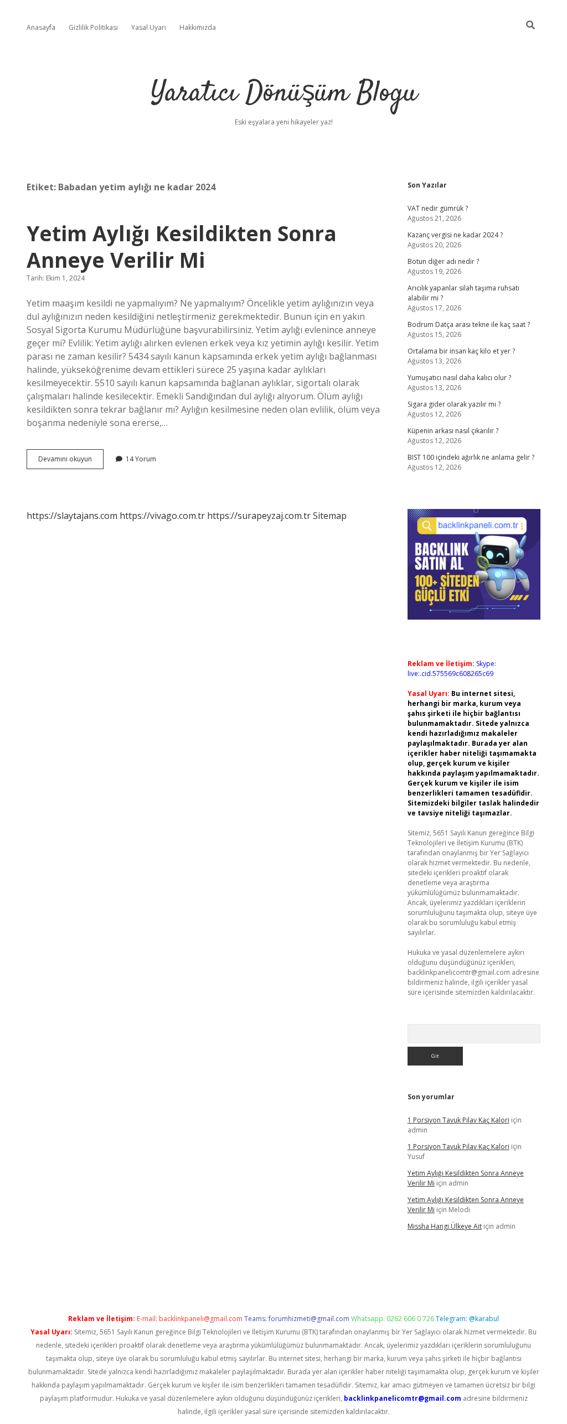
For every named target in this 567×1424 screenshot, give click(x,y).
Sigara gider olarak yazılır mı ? (454, 404)
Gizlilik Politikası (93, 27)
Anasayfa (41, 27)
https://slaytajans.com (72, 516)
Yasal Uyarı (148, 27)
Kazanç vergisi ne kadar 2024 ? (455, 235)
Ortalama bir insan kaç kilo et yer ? (461, 351)
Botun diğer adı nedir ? (443, 261)
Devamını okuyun (71, 461)
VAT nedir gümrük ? (438, 208)
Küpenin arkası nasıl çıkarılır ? (453, 430)
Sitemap (330, 516)
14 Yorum (141, 459)
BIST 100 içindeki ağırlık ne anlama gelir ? (471, 457)
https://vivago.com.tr (162, 516)
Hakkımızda (197, 27)
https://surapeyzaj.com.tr (259, 516)
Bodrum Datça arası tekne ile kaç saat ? (469, 324)
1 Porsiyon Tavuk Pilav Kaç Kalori (458, 1120)
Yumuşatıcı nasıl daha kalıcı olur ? (459, 377)
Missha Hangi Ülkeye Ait (445, 1226)
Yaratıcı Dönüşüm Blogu (284, 94)
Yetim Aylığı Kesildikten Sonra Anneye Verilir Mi (182, 246)
